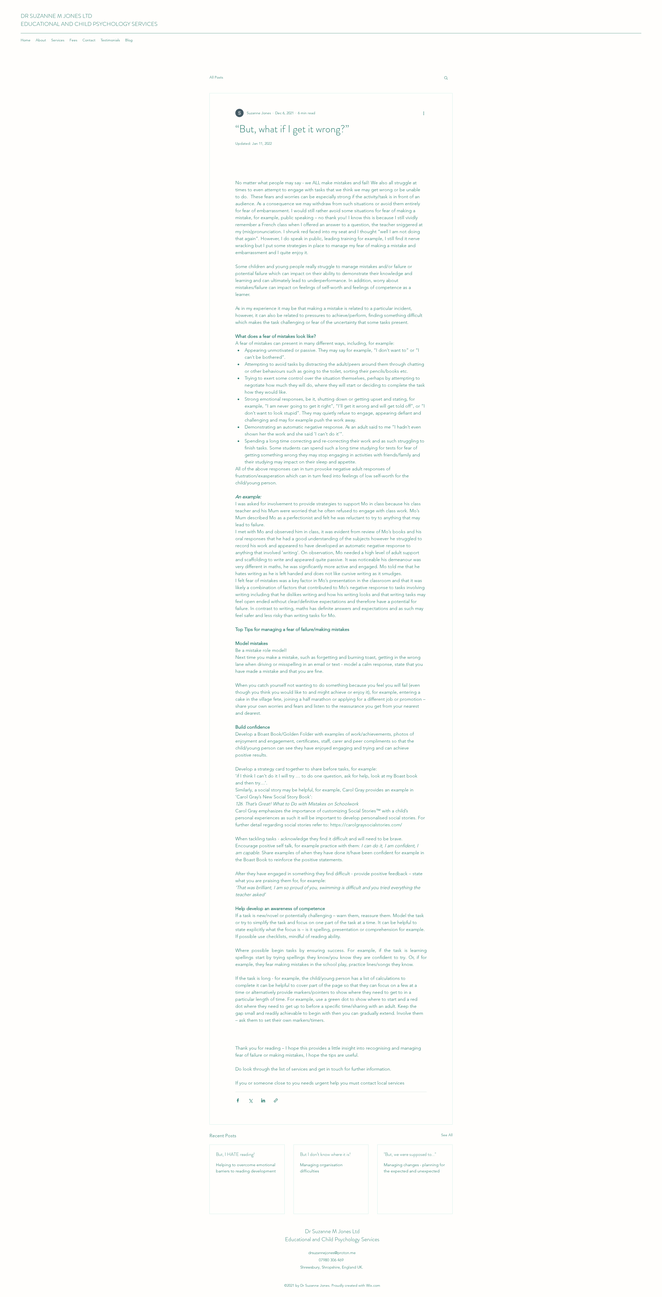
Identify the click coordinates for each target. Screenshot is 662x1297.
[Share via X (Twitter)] (250, 1100)
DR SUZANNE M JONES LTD (56, 16)
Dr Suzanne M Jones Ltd (332, 1231)
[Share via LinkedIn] (263, 1100)
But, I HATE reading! (235, 1154)
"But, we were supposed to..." (410, 1154)
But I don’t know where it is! (325, 1154)
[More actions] (423, 113)
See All (447, 1135)
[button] (445, 77)
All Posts (216, 77)
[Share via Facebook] (237, 1100)
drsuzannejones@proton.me (332, 1252)
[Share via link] (275, 1100)
